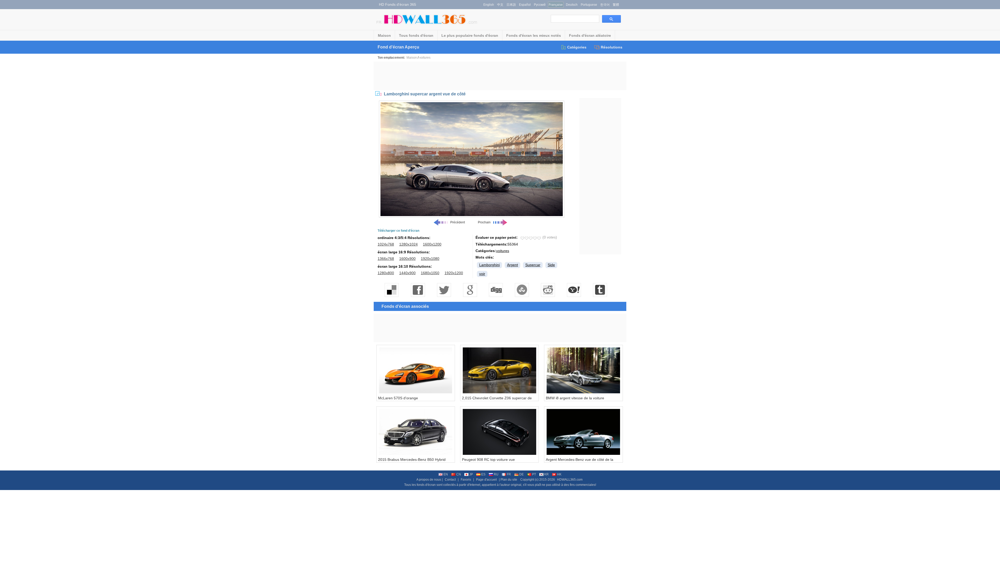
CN (458, 474)
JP (471, 474)
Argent (512, 265)
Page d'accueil (486, 479)
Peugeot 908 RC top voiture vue (488, 459)
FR (509, 474)
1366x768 (386, 258)
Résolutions (611, 47)
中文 (500, 5)
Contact (450, 479)
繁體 (616, 5)
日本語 (511, 5)
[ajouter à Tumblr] (600, 290)
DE (521, 474)
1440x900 (407, 273)
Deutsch (572, 5)
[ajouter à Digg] (496, 290)
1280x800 (386, 273)
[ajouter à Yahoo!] (574, 290)
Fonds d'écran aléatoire (590, 35)
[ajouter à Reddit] (548, 290)
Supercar (532, 265)
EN (445, 474)
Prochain (484, 222)
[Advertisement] (500, 76)
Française (556, 5)
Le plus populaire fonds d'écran (469, 35)
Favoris (466, 479)
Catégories (576, 47)
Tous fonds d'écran (416, 35)
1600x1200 (432, 244)
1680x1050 (430, 273)
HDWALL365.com (570, 479)
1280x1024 (408, 244)
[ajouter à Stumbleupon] (522, 290)
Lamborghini (489, 265)
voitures (424, 57)
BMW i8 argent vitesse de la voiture (575, 398)
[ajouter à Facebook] (418, 290)
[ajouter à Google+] (470, 290)
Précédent (457, 222)
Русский (540, 5)
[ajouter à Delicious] (392, 290)
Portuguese (589, 5)
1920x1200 (454, 273)
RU (496, 474)
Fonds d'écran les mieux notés (533, 35)
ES (483, 474)
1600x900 (407, 258)
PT (534, 474)
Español (525, 5)
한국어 (605, 5)
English (488, 5)
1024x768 (386, 244)
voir (482, 274)
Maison (384, 35)
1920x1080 (430, 258)
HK (559, 474)
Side (551, 265)
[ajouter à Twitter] (444, 290)
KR (546, 474)
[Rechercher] (611, 19)
